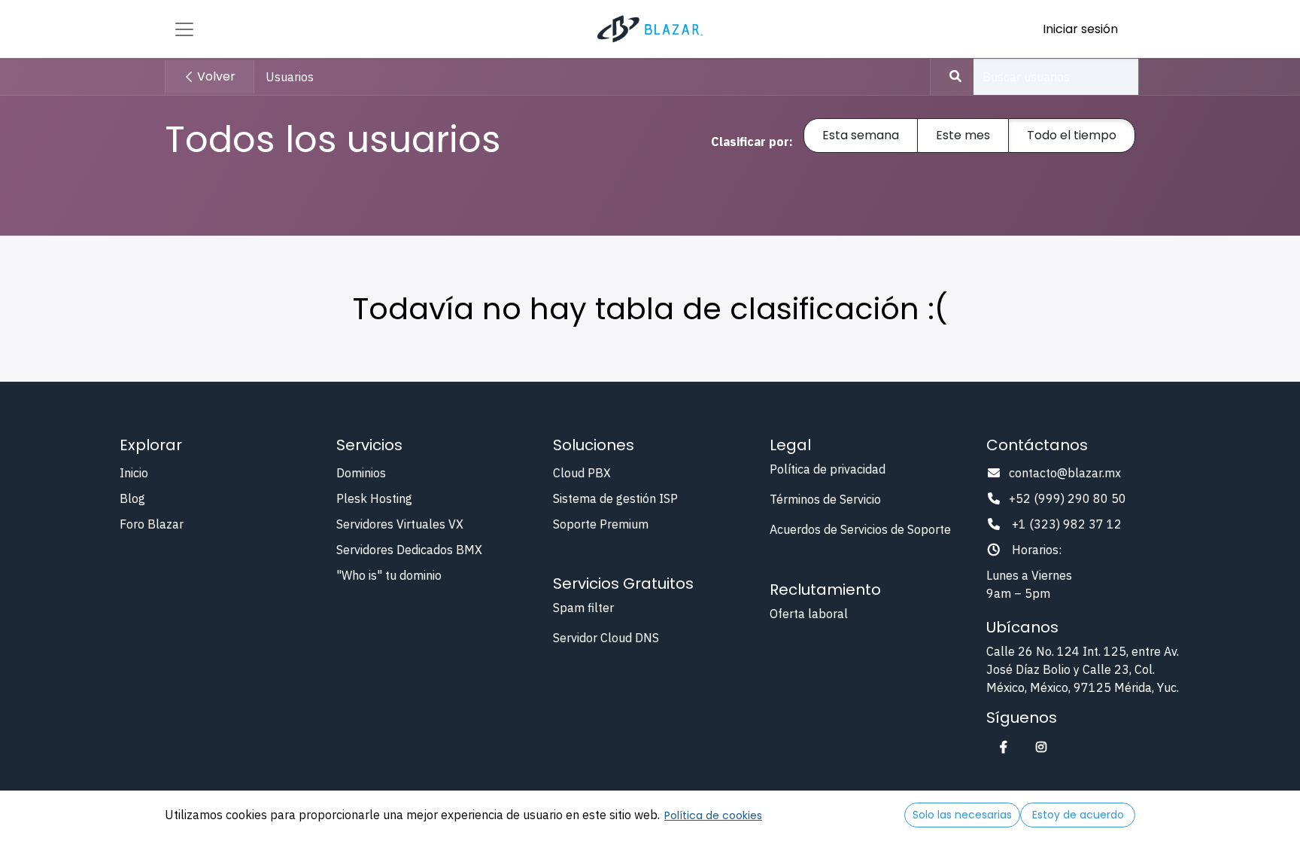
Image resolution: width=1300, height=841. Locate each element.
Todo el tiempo (1071, 135)
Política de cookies (713, 815)
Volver (214, 76)
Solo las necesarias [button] (962, 814)
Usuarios (290, 76)
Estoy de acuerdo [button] (1078, 814)
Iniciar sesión (1080, 29)
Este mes (963, 135)
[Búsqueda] (948, 77)
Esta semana (860, 135)
